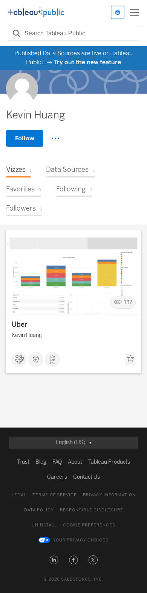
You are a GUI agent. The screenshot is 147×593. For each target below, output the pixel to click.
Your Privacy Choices (81, 540)
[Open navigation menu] (134, 12)
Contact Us (86, 477)
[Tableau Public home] (36, 12)
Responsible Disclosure (91, 510)
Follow (24, 138)
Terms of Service (54, 495)
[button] (54, 560)
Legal (19, 495)
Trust (23, 462)
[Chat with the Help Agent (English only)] (117, 12)
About (75, 462)
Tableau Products (109, 462)
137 (128, 302)
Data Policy (39, 510)
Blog (40, 462)
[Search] (15, 33)
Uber (19, 324)
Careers (57, 477)
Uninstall (44, 525)
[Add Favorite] (130, 360)
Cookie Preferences (89, 525)
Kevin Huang (27, 335)
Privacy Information (109, 495)
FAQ (57, 462)
